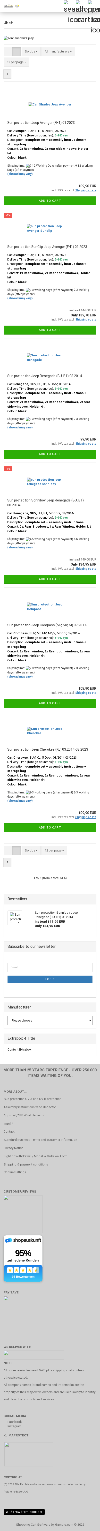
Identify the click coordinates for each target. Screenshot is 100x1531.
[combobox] (31, 51)
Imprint (8, 1123)
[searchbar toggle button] (70, 6)
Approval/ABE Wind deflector (24, 1115)
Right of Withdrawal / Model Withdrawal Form (35, 1156)
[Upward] (86, 1524)
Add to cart (50, 200)
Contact (9, 1131)
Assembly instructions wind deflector (30, 1107)
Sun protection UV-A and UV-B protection (32, 1099)
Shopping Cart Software (33, 1524)
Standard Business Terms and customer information (40, 1140)
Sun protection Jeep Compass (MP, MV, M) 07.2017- (47, 625)
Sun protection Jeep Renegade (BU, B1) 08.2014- (45, 376)
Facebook (14, 1422)
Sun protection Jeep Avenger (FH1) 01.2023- (41, 123)
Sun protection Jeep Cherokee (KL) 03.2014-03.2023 (47, 749)
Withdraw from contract (24, 1512)
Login (50, 979)
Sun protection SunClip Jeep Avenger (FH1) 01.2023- (47, 247)
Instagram (14, 1426)
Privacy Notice (13, 1148)
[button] (8, 51)
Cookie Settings (15, 1172)
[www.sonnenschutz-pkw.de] (9, 6)
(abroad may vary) (20, 174)
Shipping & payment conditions (26, 1164)
